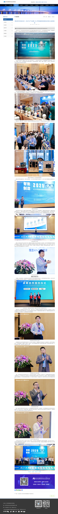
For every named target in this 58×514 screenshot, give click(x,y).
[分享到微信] (17, 490)
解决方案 (5, 27)
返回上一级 (52, 495)
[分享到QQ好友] (16, 490)
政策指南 (5, 33)
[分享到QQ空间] (19, 490)
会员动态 (5, 22)
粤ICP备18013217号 (23, 509)
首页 (46, 16)
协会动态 (5, 19)
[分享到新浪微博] (20, 490)
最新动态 (49, 16)
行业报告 (5, 30)
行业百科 (5, 36)
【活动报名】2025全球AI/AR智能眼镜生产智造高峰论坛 (24, 493)
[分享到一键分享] (22, 490)
